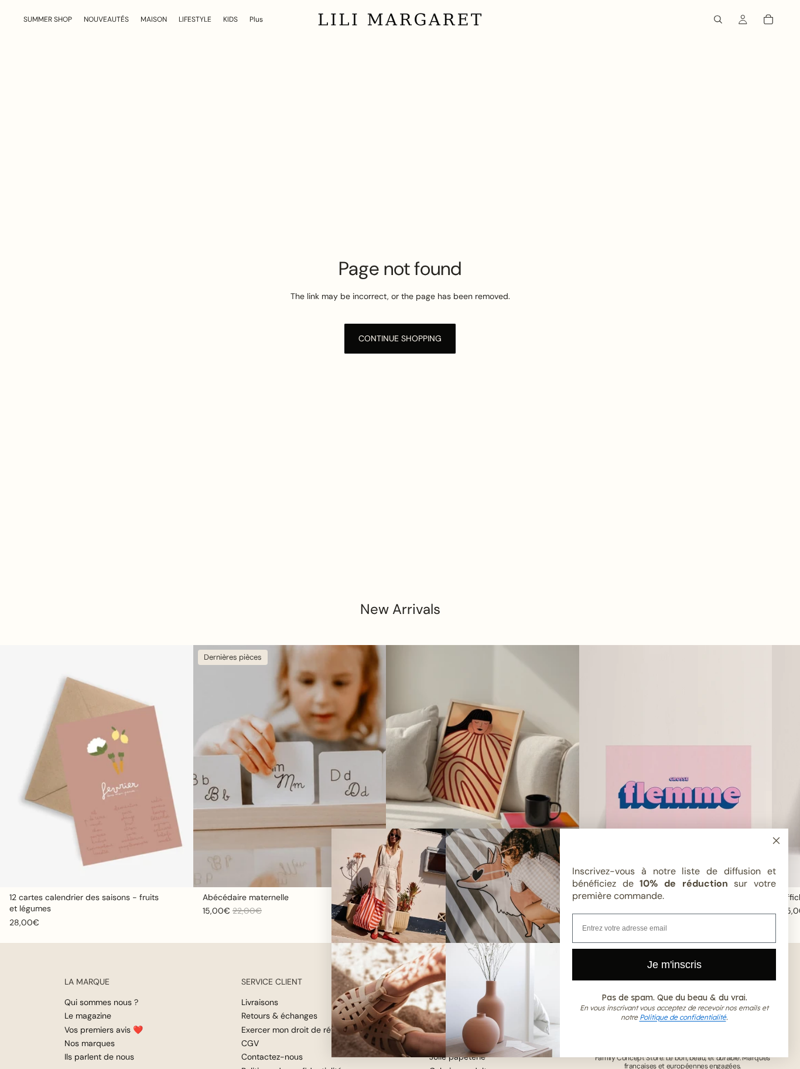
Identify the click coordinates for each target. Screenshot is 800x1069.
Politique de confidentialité (683, 1017)
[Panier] (768, 19)
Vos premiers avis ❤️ (103, 1029)
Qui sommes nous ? (101, 1001)
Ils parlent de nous (99, 1056)
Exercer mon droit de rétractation (304, 1029)
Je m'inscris (674, 964)
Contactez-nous (272, 1056)
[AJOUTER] (175, 869)
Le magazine (87, 1015)
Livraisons (259, 1001)
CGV (250, 1042)
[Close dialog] (776, 840)
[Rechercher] (718, 19)
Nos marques (89, 1042)
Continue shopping (400, 338)
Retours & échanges (279, 1015)
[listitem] (256, 19)
